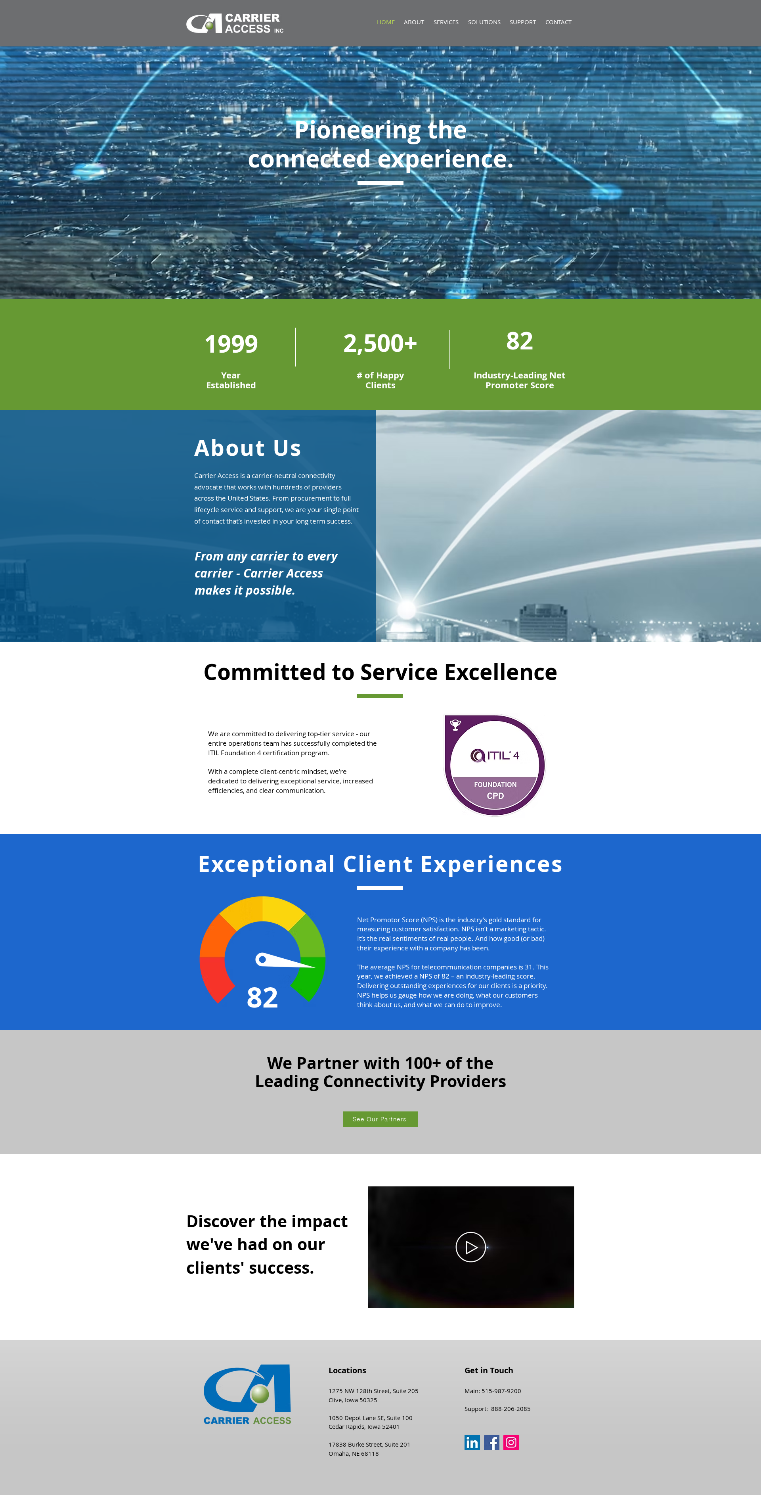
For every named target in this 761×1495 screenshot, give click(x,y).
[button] (446, 22)
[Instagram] (511, 1442)
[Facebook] (491, 1442)
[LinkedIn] (472, 1442)
